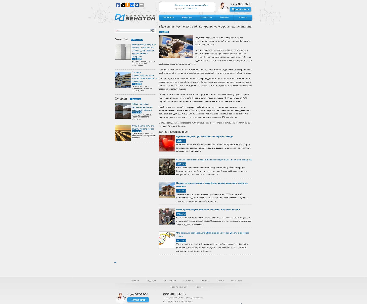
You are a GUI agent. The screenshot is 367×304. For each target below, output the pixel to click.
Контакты (243, 17)
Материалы (224, 17)
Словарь (220, 280)
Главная (135, 280)
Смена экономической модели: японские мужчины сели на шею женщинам (214, 160)
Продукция (187, 17)
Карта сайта (236, 280)
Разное (199, 287)
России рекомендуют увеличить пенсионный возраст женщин (208, 209)
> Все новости (137, 40)
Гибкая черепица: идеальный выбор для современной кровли (142, 107)
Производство (206, 17)
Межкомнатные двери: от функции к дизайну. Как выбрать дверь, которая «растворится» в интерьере (144, 50)
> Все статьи (135, 99)
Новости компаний (179, 287)
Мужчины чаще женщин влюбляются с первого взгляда (204, 136)
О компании (168, 17)
